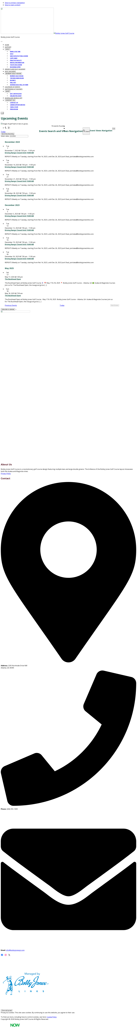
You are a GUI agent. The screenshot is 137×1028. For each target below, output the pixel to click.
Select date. (5, 136)
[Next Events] (8, 127)
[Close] (1, 41)
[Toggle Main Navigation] (2, 113)
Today (3, 132)
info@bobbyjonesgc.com (15, 950)
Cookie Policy (52, 1017)
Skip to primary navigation (15, 3)
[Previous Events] (5, 127)
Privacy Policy (6, 473)
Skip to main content (12, 5)
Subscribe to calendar (8, 309)
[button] (7, 49)
